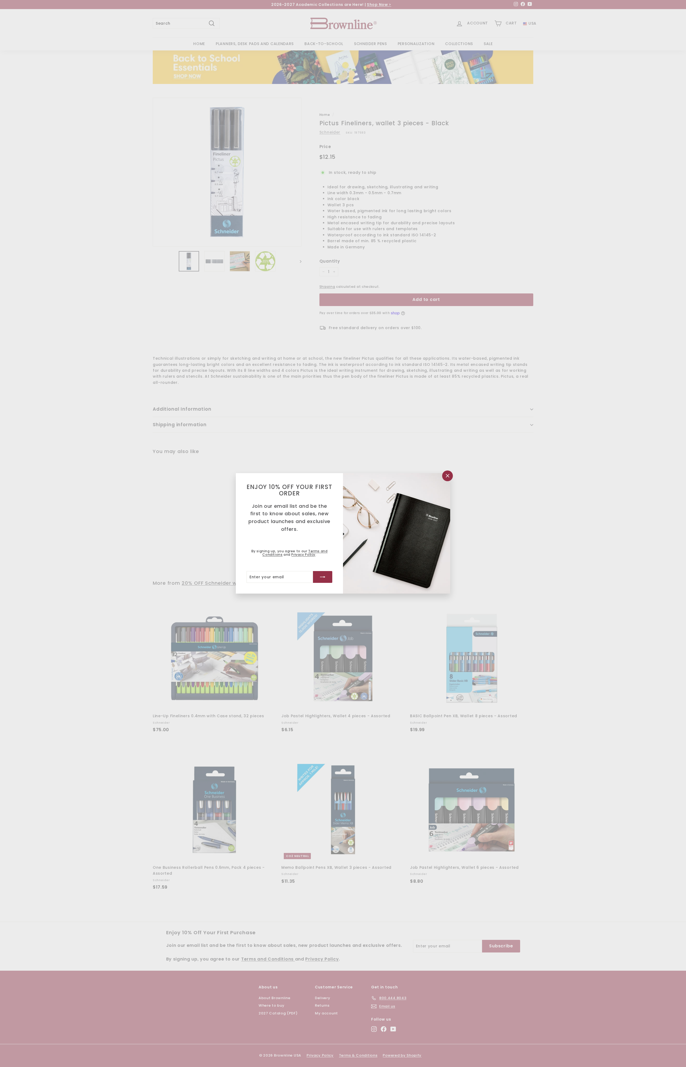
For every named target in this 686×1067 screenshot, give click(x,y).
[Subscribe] (322, 577)
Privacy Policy (303, 554)
